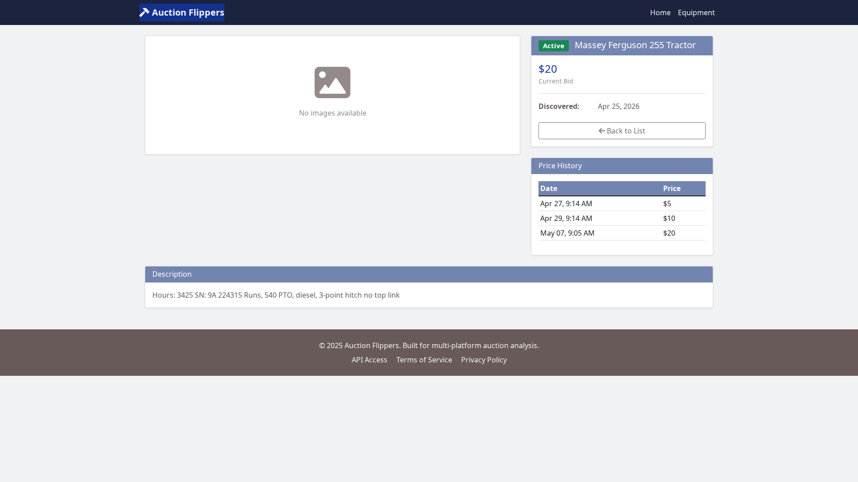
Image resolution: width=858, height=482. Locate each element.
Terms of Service (424, 360)
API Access (369, 360)
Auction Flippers (187, 12)
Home (660, 12)
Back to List (625, 131)
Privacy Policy (484, 360)
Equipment (696, 12)
